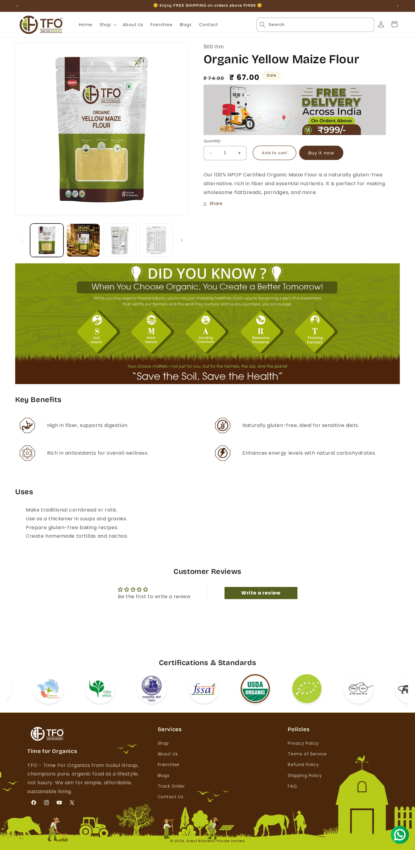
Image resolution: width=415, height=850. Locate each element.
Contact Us (170, 797)
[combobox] (315, 25)
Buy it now (321, 153)
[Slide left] (22, 240)
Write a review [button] (260, 593)
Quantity (212, 141)
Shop (163, 743)
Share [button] (216, 203)
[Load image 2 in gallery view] (83, 240)
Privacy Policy (303, 743)
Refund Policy (303, 765)
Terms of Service (307, 754)
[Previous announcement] (17, 6)
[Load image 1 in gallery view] (46, 240)
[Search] (363, 24)
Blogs (164, 775)
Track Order (171, 786)
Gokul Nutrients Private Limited (215, 840)
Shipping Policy (305, 775)
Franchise (169, 765)
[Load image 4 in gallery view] (156, 240)
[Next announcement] (397, 6)
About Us (168, 754)
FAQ (292, 786)
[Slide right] (181, 240)
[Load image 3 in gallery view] (119, 240)
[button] (107, 24)
